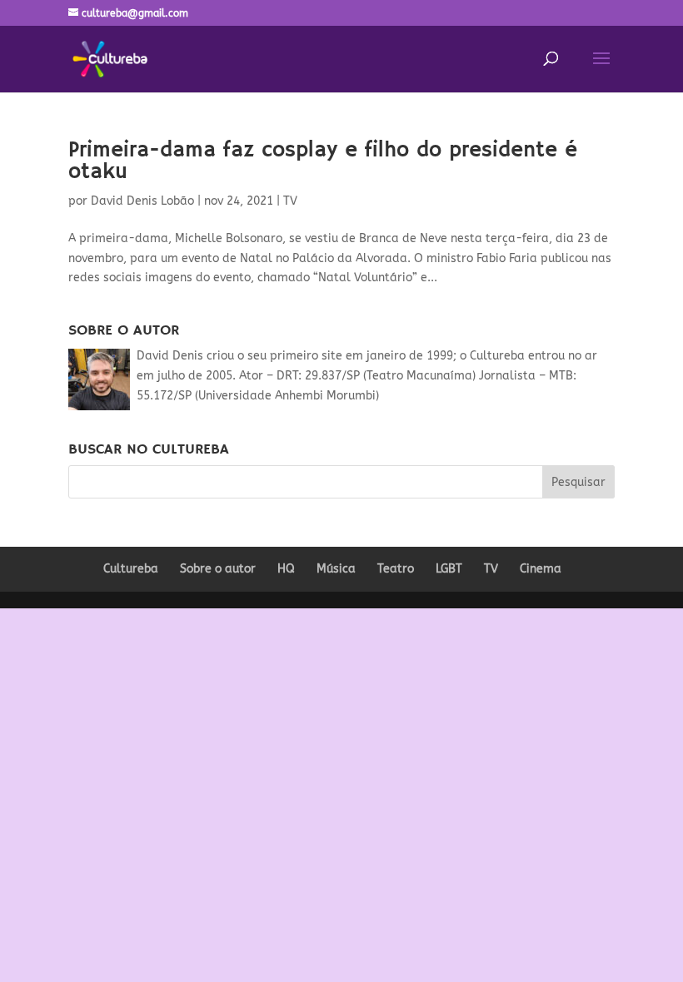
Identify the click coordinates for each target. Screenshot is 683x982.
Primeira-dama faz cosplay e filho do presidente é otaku (322, 161)
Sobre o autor (218, 569)
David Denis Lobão (142, 201)
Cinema (540, 569)
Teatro (395, 569)
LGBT (449, 569)
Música (336, 569)
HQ (286, 569)
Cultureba (130, 569)
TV (290, 201)
